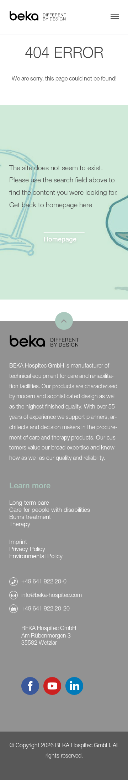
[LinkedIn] (74, 693)
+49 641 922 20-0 (43, 581)
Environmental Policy (36, 556)
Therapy (19, 523)
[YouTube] (52, 693)
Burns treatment (30, 516)
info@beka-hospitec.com (51, 595)
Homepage (60, 239)
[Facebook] (30, 693)
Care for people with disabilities (49, 509)
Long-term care (29, 502)
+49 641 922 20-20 (45, 608)
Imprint (18, 541)
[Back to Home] (37, 16)
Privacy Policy (27, 548)
